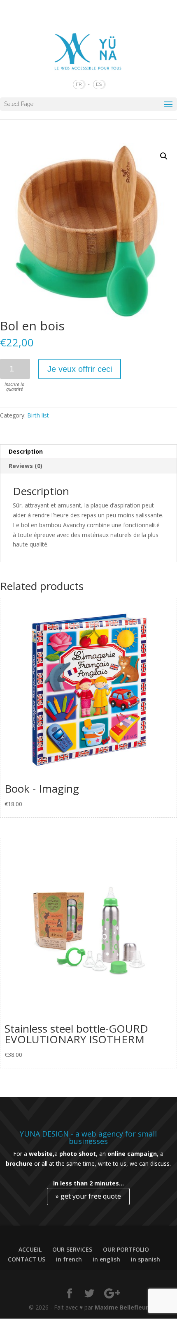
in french (69, 1259)
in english (106, 1259)
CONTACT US (26, 1259)
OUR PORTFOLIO (126, 1249)
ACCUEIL (30, 1249)
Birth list (38, 415)
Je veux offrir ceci (79, 369)
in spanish (145, 1259)
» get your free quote (88, 1196)
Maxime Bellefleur (121, 1307)
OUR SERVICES (72, 1249)
